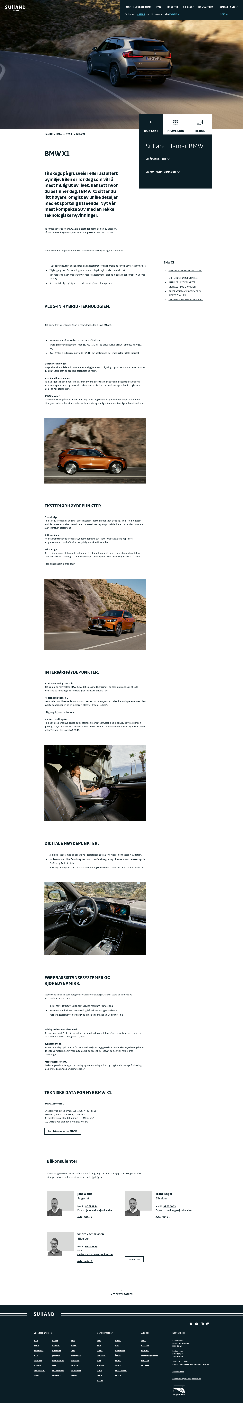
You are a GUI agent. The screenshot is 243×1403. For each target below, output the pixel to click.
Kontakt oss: (178, 1332)
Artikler (145, 1360)
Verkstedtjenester (149, 1355)
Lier (54, 1365)
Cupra (100, 1350)
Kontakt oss (205, 6)
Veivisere (145, 1365)
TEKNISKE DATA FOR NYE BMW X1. (186, 299)
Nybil (69, 134)
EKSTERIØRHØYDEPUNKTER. (183, 277)
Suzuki (118, 1360)
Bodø (36, 1355)
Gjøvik (37, 1375)
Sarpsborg (76, 1355)
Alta (36, 1340)
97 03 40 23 (169, 1206)
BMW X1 (169, 262)
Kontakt (151, 131)
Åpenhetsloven (178, 1371)
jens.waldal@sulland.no (99, 1210)
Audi (99, 1340)
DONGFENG (101, 1355)
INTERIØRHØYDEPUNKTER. (182, 282)
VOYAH (118, 1375)
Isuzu (99, 1370)
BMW (59, 134)
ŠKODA (118, 1355)
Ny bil (159, 6)
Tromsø (74, 1365)
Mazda (100, 1380)
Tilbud (199, 131)
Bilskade (188, 6)
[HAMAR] (15, 7)
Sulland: (145, 1332)
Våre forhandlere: (43, 1332)
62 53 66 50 (183, 1361)
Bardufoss (38, 1350)
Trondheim (76, 1370)
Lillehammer (58, 1370)
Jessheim (56, 1355)
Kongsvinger (58, 1360)
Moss (73, 1340)
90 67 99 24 (91, 1206)
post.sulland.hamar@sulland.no (194, 1364)
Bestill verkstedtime (138, 6)
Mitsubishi (120, 1350)
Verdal (74, 1375)
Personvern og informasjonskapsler (186, 1379)
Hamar (48, 134)
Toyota (118, 1365)
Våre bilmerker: (105, 1332)
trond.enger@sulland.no (178, 1210)
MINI (117, 1345)
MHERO (118, 1340)
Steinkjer (75, 1360)
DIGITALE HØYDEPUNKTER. (182, 286)
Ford (99, 1360)
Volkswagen (121, 1370)
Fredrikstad (39, 1370)
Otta (73, 1350)
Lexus (99, 1375)
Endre (173, 14)
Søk (222, 14)
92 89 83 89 (91, 1246)
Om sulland (227, 6)
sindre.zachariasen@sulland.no (95, 1254)
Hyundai (100, 1365)
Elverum (37, 1365)
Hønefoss (56, 1350)
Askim (36, 1345)
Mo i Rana (56, 1375)
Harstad (56, 1345)
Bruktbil (172, 6)
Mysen (73, 1345)
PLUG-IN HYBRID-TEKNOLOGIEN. (185, 270)
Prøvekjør (175, 131)
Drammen (38, 1360)
